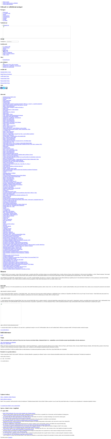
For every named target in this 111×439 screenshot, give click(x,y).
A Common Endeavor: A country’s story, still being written (15, 431)
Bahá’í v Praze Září (7, 196)
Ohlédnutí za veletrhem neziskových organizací (12, 184)
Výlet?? (4, 171)
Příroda (4, 14)
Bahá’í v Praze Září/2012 (8, 132)
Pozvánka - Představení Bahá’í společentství (12, 183)
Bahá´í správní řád (7, 230)
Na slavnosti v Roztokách (8, 186)
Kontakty (5, 18)
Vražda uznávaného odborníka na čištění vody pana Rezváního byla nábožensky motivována (22, 156)
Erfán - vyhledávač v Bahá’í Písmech (8, 397)
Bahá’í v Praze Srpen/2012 (8, 131)
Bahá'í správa (6, 113)
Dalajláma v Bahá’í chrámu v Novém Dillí (11, 188)
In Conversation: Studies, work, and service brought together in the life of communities (20, 420)
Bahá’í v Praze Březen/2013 (9, 151)
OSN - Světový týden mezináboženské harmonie (13, 115)
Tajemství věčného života (8, 256)
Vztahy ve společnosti (7, 52)
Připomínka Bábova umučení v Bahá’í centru (12, 248)
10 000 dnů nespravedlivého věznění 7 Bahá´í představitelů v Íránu (16, 129)
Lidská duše (5, 227)
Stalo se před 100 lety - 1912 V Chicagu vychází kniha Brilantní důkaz (17, 143)
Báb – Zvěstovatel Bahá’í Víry (9, 212)
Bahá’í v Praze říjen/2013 (8, 158)
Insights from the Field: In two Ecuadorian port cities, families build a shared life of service (21, 427)
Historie (4, 99)
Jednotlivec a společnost (8, 231)
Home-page (5, 12)
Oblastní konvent (6, 165)
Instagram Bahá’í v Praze (6, 72)
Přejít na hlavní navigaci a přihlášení (10, 3)
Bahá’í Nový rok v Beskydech (9, 185)
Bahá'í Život (5, 108)
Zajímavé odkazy (6, 102)
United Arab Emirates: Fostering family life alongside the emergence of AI (18, 415)
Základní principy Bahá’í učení (9, 96)
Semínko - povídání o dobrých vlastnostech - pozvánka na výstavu (16, 268)
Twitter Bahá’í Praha (5, 76)
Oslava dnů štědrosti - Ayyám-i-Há (10, 260)
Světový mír (5, 51)
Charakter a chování (7, 228)
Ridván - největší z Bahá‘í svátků (10, 168)
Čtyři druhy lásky (6, 147)
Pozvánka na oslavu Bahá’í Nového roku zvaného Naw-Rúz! (15, 243)
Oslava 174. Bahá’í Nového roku (10, 200)
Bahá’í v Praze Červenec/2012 (9, 125)
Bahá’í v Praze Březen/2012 (9, 106)
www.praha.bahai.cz (5, 329)
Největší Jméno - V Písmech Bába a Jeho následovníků (14, 136)
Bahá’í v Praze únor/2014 (8, 162)
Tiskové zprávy (6, 208)
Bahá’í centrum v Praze (8, 114)
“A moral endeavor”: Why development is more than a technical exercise (18, 434)
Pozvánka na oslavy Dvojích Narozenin (11, 255)
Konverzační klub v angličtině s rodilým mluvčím (13, 160)
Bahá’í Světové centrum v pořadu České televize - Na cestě (15, 105)
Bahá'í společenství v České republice (10, 109)
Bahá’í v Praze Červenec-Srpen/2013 (10, 155)
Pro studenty (5, 110)
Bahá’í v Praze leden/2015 (8, 177)
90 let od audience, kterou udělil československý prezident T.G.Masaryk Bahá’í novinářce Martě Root (23, 244)
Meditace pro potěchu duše (8, 67)
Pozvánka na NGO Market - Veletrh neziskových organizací (15, 242)
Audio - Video (6, 124)
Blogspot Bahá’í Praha (5, 83)
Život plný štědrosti (7, 226)
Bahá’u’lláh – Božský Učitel (9, 233)
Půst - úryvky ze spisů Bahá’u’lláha (10, 150)
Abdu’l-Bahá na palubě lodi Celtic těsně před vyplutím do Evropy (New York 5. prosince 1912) (22, 144)
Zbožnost (5, 225)
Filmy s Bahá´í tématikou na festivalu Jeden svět (13, 166)
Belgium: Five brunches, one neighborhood (12, 422)
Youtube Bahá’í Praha (5, 78)
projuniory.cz (5, 190)
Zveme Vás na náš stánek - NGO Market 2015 (12, 182)
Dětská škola (5, 146)
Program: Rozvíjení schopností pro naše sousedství (13, 198)
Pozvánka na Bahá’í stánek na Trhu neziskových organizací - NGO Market (18, 264)
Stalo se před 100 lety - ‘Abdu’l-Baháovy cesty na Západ (14, 128)
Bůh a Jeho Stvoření (7, 220)
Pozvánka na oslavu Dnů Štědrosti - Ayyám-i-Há (13, 238)
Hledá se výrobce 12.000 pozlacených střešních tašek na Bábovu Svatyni (18, 154)
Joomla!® (10, 437)
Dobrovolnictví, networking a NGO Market (12, 122)
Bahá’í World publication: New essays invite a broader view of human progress (19, 413)
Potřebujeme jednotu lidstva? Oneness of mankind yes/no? (15, 261)
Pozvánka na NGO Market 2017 (9, 201)
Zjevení (4, 221)
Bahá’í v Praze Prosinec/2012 (9, 139)
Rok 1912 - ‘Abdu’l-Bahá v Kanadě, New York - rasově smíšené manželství (18, 133)
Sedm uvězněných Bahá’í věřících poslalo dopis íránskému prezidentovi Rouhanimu (20, 169)
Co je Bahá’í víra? (6, 130)
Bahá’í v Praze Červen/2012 (9, 123)
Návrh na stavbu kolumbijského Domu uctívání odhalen (14, 175)
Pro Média (5, 20)
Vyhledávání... (3, 41)
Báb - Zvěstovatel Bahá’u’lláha (9, 137)
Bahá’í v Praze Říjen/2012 (8, 135)
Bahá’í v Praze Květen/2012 (9, 121)
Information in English (7, 170)
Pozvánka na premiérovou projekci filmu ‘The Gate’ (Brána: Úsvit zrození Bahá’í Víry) (21, 257)
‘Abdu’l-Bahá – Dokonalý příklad (10, 213)
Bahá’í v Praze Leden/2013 (8, 145)
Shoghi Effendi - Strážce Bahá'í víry (10, 214)
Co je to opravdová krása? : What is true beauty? (13, 267)
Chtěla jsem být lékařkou (8, 180)
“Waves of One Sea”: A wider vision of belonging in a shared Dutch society (18, 429)
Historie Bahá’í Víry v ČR (8, 141)
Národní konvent (6, 167)
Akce (4, 253)
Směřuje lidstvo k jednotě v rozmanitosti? (11, 265)
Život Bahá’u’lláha (7, 98)
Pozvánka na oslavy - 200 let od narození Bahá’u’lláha (14, 234)
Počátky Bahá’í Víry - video (9, 206)
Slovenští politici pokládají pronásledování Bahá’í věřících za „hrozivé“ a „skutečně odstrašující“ (22, 103)
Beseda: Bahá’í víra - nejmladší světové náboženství (13, 205)
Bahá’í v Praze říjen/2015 (8, 189)
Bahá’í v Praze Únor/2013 (8, 148)
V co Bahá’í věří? (6, 13)
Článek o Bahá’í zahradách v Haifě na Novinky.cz (13, 107)
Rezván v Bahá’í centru (8, 126)
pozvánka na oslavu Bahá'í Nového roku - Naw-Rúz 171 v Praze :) (16, 163)
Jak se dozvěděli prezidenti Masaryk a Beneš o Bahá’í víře (15, 204)
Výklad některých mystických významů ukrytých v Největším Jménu (17, 140)
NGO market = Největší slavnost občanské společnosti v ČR (15, 195)
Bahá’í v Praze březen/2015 (8, 178)
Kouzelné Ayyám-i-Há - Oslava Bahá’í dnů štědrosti (13, 161)
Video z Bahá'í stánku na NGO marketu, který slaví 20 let (14, 266)
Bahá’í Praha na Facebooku (6, 74)
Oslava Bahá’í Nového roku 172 (9, 181)
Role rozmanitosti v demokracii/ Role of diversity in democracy (16, 251)
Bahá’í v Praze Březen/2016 (9, 193)
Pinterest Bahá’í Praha (5, 80)
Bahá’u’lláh (5, 50)
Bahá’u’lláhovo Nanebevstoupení (10, 203)
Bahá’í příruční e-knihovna (6, 399)
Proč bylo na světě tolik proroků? (10, 258)
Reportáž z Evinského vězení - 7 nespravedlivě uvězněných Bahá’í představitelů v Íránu (21, 159)
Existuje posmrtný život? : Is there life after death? (13, 259)
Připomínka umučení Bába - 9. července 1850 (12, 246)
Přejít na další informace (8, 4)
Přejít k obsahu (6, 1)
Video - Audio (6, 54)
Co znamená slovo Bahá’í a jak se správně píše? (13, 249)
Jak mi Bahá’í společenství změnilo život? (11, 241)
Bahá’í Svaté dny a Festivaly (9, 111)
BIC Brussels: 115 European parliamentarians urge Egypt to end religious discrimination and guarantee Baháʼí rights (26, 424)
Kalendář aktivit (6, 16)
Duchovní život (6, 15)
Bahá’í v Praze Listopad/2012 (9, 138)
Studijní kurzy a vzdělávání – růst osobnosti (12, 65)
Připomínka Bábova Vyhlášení (9, 173)
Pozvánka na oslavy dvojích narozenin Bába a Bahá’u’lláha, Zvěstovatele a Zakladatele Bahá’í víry (23, 199)
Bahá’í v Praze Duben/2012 (8, 120)
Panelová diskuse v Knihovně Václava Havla (12, 237)
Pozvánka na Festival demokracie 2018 (11, 250)
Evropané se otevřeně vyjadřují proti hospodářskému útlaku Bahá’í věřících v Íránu (20, 192)
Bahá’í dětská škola (7, 174)
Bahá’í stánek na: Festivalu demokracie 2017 (12, 235)
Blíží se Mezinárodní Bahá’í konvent (10, 153)
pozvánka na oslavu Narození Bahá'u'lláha (11, 176)
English (4, 19)
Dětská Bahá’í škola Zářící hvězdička (10, 64)
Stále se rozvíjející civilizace (8, 53)
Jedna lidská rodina (7, 229)
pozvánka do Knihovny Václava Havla (11, 236)
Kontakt (4, 207)
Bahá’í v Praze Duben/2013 (8, 152)
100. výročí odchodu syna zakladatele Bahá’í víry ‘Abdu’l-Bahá (8, 343)
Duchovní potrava (6, 197)
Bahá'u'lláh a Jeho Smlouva (8, 211)
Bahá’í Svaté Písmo (7, 100)
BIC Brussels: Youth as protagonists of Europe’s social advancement (17, 417)
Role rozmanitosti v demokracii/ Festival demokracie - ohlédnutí (16, 252)
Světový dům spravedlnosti (8, 215)
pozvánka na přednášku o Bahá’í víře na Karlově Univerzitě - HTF (16, 240)
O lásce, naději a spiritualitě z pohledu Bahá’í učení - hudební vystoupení (18, 245)
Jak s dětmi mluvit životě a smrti (9, 191)
